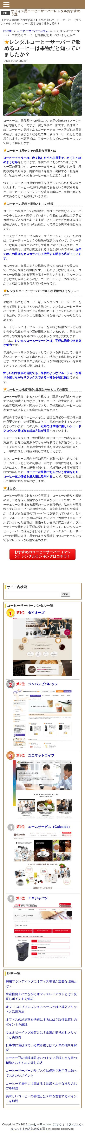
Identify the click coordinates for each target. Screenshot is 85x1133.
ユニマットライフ (41, 755)
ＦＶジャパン (38, 898)
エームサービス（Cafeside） (50, 827)
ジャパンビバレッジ (43, 684)
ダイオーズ (36, 612)
